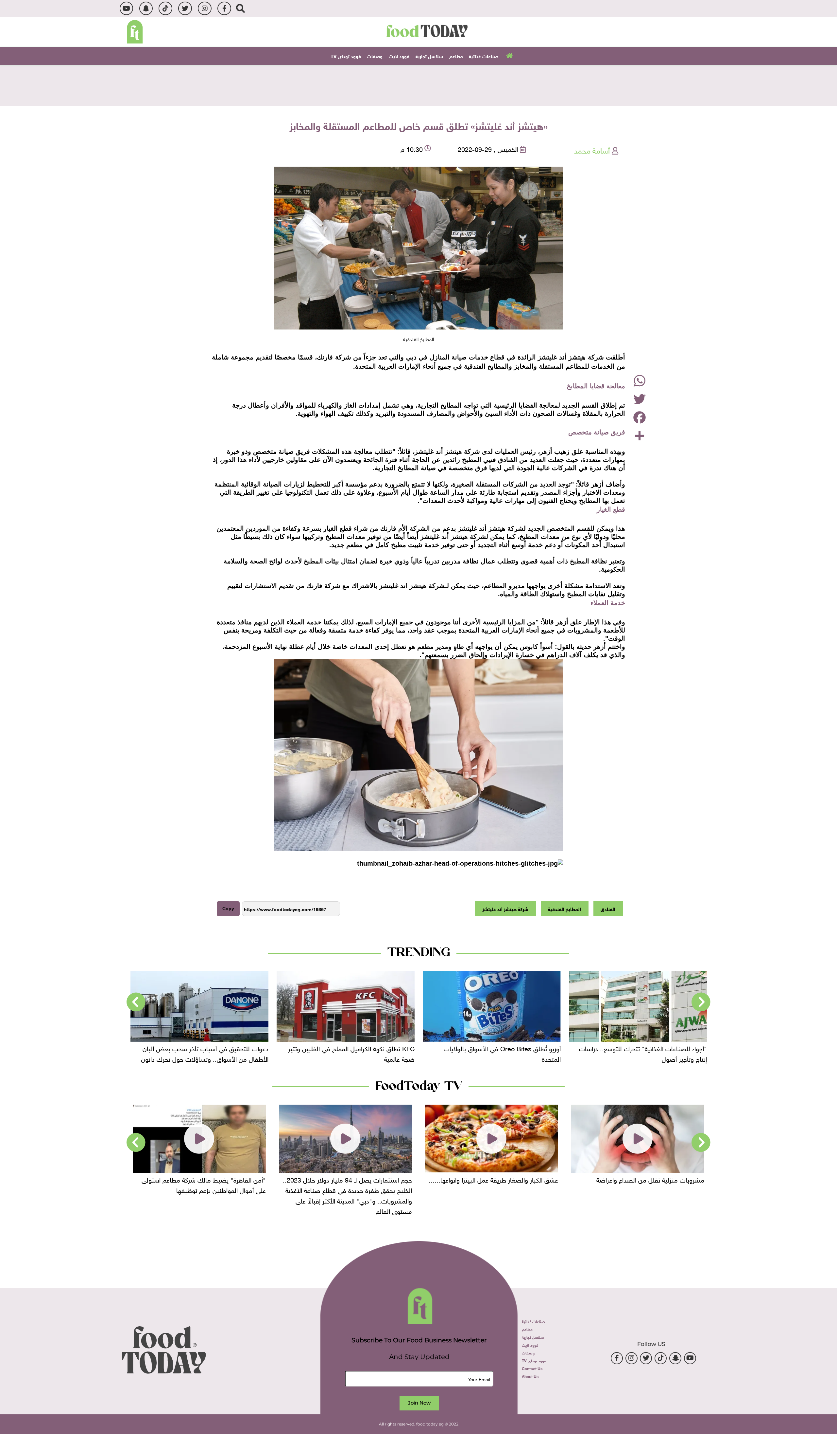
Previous (701, 1002)
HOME (508, 55)
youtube (126, 8)
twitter (185, 8)
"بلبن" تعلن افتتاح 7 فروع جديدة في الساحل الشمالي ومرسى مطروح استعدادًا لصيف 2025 (205, 1184)
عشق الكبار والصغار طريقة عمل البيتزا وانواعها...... (639, 1179)
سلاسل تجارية (429, 55)
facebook (224, 8)
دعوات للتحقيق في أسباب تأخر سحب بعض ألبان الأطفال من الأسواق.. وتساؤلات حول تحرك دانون (351, 1053)
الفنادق (608, 908)
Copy (228, 908)
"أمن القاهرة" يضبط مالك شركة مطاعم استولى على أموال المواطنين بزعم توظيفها (350, 1184)
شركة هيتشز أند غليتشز (505, 908)
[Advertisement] (418, 84)
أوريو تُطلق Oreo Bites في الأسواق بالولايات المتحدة (648, 1053)
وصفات (375, 55)
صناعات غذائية (483, 55)
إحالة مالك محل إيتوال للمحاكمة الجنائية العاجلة (208, 1047)
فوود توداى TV (346, 55)
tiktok (165, 8)
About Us (530, 1376)
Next (136, 1002)
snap (146, 8)
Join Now (419, 1403)
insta (204, 8)
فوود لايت (399, 55)
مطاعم (456, 55)
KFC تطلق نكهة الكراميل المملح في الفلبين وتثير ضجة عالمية (497, 1053)
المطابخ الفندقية (564, 908)
